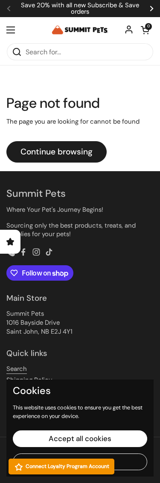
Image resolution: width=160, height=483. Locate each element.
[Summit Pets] (80, 30)
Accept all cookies (80, 438)
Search (16, 368)
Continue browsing (56, 151)
